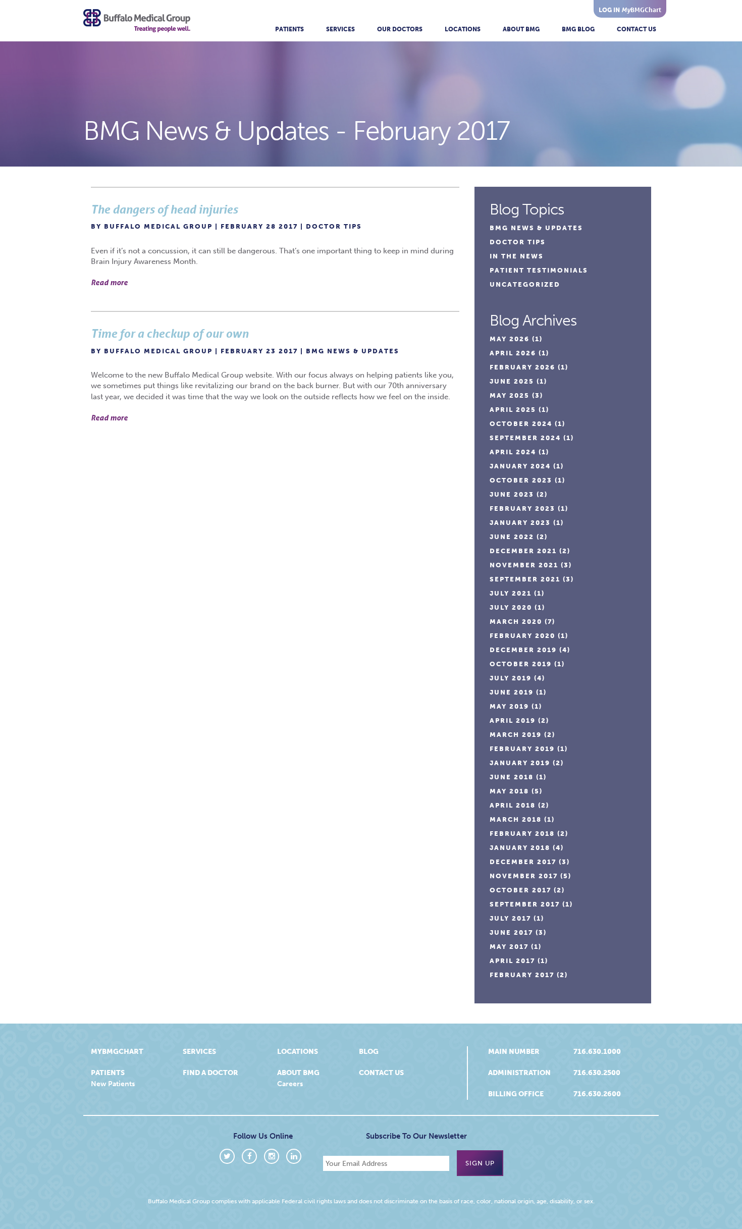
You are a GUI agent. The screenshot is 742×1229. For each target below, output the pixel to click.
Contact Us (636, 29)
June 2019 (512, 692)
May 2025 (509, 395)
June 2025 (512, 381)
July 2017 (510, 918)
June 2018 (512, 777)
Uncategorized (525, 284)
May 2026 (509, 339)
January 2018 (520, 847)
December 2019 (523, 650)
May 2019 (509, 706)
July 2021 (511, 593)
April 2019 (513, 720)
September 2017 (525, 904)
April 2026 (513, 353)
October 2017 (520, 890)
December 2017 (523, 862)
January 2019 (520, 763)
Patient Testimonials (539, 270)
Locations (463, 29)
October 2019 (521, 664)
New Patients (113, 1084)
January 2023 (520, 522)
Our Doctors (399, 29)
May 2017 (509, 946)
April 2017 (512, 961)
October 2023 (521, 480)
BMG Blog (578, 29)
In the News (517, 256)
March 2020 (516, 621)
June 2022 (512, 537)
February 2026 (522, 367)
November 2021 (524, 565)
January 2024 (520, 466)
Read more (109, 282)
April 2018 (513, 805)
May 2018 (509, 791)
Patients (289, 29)
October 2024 (521, 424)
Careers (290, 1084)
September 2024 (525, 438)
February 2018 (522, 833)
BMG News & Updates (352, 351)
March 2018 (516, 819)
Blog (369, 1051)
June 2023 (512, 494)
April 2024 (513, 452)
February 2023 (522, 508)
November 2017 (524, 876)
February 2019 (522, 749)
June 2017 (511, 932)
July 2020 (511, 607)
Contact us (381, 1072)
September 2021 (525, 579)
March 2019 (516, 734)
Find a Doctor (210, 1072)
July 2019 (511, 678)
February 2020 (522, 635)
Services (340, 29)
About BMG (521, 29)
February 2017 (522, 975)
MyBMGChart (117, 1051)
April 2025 (513, 409)
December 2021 (523, 551)
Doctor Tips (334, 226)
